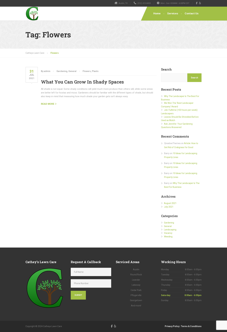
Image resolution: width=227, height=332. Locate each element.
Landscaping (170, 229)
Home (157, 13)
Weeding (168, 236)
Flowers (87, 71)
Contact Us (191, 13)
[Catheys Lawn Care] (32, 14)
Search (166, 69)
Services (172, 13)
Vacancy (168, 233)
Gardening (62, 71)
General (72, 71)
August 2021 (170, 203)
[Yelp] (200, 3)
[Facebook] (196, 3)
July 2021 (168, 207)
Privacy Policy (172, 326)
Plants (95, 71)
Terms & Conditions (191, 326)
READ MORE (47, 104)
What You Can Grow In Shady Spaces (82, 82)
